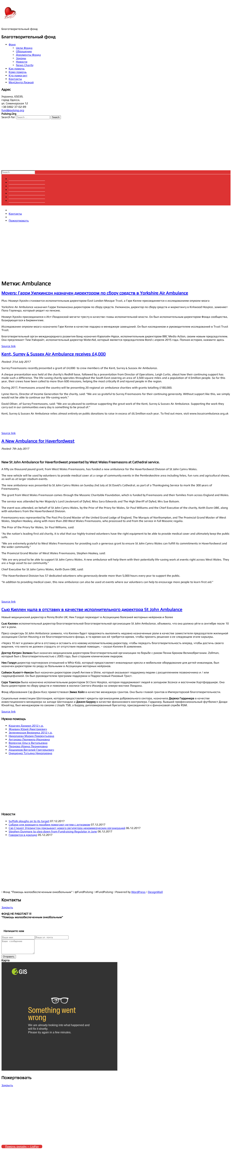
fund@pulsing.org (12, 110)
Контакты (15, 79)
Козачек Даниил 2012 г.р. (26, 725)
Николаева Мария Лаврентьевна (31, 736)
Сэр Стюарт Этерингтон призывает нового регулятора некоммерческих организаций (67, 828)
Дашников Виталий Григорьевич (31, 749)
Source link (8, 346)
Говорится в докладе (23, 835)
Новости (21, 61)
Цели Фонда (24, 48)
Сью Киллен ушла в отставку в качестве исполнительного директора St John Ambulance (91, 609)
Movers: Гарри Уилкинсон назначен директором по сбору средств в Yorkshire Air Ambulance (94, 292)
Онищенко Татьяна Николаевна (30, 753)
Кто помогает (18, 75)
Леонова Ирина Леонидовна (28, 746)
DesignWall (155, 892)
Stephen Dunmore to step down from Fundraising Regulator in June (53, 831)
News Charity (24, 65)
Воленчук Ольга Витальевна (28, 743)
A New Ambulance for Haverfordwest (37, 440)
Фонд (12, 44)
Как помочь (17, 68)
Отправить (8, 956)
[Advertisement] (110, 144)
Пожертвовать (19, 220)
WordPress (138, 892)
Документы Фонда (28, 55)
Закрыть (7, 907)
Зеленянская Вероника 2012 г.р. (30, 732)
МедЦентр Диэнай (21, 82)
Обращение (24, 51)
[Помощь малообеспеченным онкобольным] (10, 19)
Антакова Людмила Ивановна (29, 739)
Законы (21, 58)
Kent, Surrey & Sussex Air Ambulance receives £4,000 (53, 353)
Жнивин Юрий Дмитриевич (28, 729)
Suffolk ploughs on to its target (29, 821)
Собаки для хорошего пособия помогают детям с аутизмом (49, 824)
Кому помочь (18, 72)
